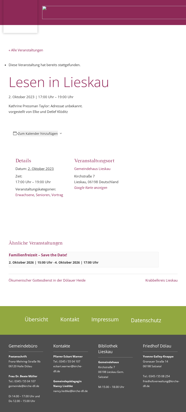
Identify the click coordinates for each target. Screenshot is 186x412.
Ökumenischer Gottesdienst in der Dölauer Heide (47, 280)
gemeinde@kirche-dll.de (24, 386)
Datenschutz (146, 320)
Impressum (105, 319)
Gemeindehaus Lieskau (92, 168)
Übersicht (36, 319)
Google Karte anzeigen (90, 187)
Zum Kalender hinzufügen (38, 133)
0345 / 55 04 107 (25, 381)
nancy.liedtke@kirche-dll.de (70, 391)
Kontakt (69, 319)
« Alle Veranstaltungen (26, 50)
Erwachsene (24, 194)
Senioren (43, 194)
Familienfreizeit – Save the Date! (38, 254)
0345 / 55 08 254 (159, 376)
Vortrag (57, 194)
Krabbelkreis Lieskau (161, 280)
